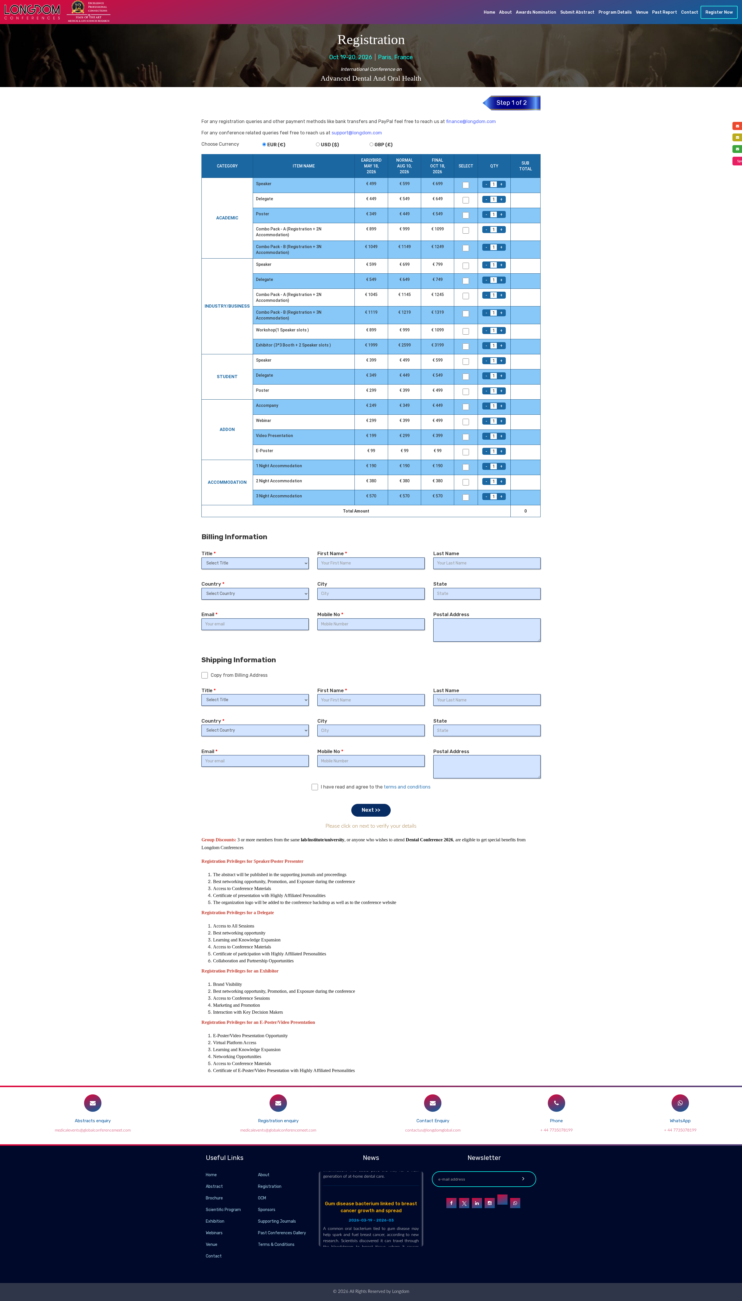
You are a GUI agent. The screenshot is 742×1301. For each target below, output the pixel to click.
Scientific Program (223, 1209)
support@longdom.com (357, 133)
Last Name (446, 553)
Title (208, 553)
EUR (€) (276, 144)
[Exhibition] (257, 1221)
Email (209, 614)
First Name (332, 553)
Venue (642, 12)
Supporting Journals (277, 1221)
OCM (262, 1198)
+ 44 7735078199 (556, 1130)
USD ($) (330, 144)
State (440, 584)
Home (489, 12)
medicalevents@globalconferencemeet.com (93, 1130)
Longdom (400, 1291)
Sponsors (266, 1209)
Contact (689, 12)
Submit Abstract (577, 12)
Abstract (214, 1186)
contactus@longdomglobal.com (433, 1130)
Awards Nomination (536, 12)
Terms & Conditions (276, 1244)
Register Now (719, 12)
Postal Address (451, 614)
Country (213, 584)
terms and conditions (407, 787)
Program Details (615, 12)
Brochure (214, 1198)
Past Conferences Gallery (282, 1232)
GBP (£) (383, 144)
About (505, 12)
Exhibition (215, 1221)
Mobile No (330, 614)
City (322, 584)
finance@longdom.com (471, 121)
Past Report (664, 12)
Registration (269, 1186)
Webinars (214, 1232)
